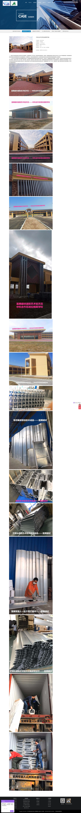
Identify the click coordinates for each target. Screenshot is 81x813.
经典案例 (34, 2)
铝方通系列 (15, 801)
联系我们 (53, 2)
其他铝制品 (15, 807)
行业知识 (38, 803)
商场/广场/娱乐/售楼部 (56, 31)
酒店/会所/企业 (65, 31)
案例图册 (39, 2)
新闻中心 (44, 2)
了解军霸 (49, 2)
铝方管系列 (15, 803)
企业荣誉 (49, 801)
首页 (26, 2)
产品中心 (30, 2)
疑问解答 (38, 801)
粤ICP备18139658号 (48, 811)
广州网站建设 (57, 811)
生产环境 (49, 803)
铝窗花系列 (15, 804)
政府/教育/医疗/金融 (26, 31)
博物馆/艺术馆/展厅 (36, 31)
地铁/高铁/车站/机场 (16, 31)
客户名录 (49, 804)
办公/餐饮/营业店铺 (46, 31)
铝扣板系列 (15, 806)
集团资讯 (38, 804)
